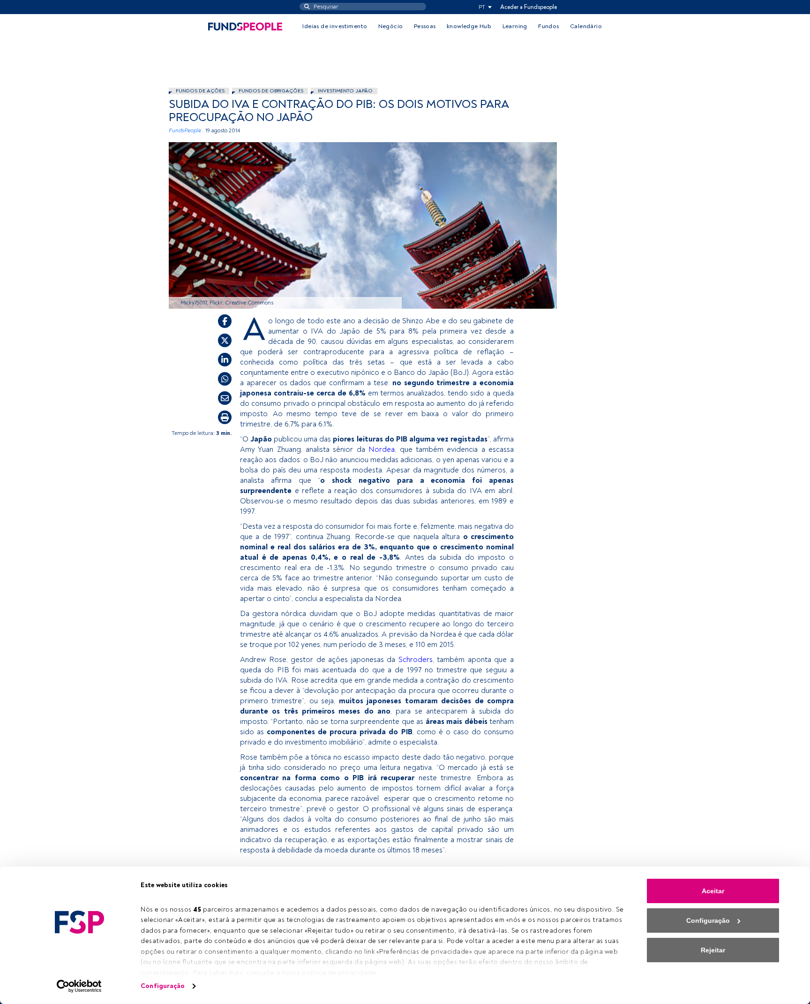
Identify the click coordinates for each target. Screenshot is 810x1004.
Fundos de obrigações (271, 91)
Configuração (163, 986)
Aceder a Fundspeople (528, 7)
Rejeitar (713, 950)
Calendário (586, 26)
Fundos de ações (200, 91)
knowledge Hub (469, 26)
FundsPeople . (186, 130)
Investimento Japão (345, 91)
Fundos (548, 26)
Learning (514, 26)
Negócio (390, 26)
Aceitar (713, 891)
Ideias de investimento (334, 26)
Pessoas (425, 26)
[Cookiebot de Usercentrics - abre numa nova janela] (79, 986)
